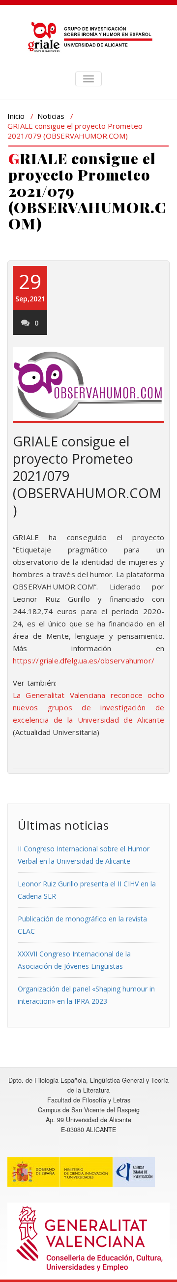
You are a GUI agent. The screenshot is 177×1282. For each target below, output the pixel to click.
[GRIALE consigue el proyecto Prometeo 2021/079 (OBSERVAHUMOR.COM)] (88, 385)
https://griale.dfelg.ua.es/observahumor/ (83, 660)
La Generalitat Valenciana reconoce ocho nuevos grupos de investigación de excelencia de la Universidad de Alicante (88, 707)
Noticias (50, 116)
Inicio (16, 116)
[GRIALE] (88, 37)
